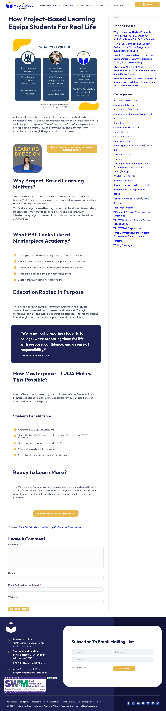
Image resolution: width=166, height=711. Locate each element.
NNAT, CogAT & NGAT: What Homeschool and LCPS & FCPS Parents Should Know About (134, 70)
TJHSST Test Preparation (127, 228)
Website (13, 596)
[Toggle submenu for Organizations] (128, 5)
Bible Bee (118, 122)
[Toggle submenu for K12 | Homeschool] (59, 5)
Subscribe (124, 668)
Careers (41, 702)
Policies (49, 702)
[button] (128, 703)
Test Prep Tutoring (123, 207)
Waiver (91, 702)
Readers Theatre (122, 180)
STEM (116, 194)
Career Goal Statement (126, 127)
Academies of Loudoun (126, 109)
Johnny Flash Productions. (86, 706)
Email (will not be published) (24, 585)
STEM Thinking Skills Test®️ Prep (131, 198)
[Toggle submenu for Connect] (107, 5)
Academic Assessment (125, 100)
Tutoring (117, 240)
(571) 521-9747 (38, 662)
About (21, 702)
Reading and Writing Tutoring (129, 189)
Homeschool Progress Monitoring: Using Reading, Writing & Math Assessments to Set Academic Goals (135, 82)
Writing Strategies (123, 245)
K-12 (115, 149)
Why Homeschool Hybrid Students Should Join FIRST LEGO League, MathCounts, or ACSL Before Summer (134, 36)
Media (56, 702)
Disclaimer (82, 702)
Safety (98, 702)
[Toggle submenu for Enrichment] (77, 5)
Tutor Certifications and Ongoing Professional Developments (50, 527)
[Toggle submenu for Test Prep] (92, 5)
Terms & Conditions (69, 702)
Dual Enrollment (122, 140)
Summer (118, 203)
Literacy (117, 158)
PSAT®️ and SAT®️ (124, 176)
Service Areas (31, 702)
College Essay (121, 136)
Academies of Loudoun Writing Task (132, 113)
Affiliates (118, 118)
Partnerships (11, 702)
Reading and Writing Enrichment (131, 185)
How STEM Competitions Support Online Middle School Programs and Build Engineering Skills (132, 47)
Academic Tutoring (123, 104)
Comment (14, 544)
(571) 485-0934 (21, 662)
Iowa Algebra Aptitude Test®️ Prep (132, 145)
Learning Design (122, 154)
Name (12, 573)
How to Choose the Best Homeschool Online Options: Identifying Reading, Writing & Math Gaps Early (134, 59)
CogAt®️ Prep (121, 131)
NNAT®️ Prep (121, 171)
